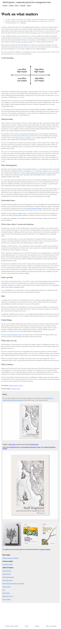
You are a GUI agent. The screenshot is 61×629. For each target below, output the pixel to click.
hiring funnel (49, 283)
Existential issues (7, 580)
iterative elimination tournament (35, 208)
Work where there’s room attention (13, 583)
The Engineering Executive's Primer (30, 447)
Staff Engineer (34, 444)
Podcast (23, 6)
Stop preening (6, 574)
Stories (5, 6)
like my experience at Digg (20, 213)
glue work (25, 250)
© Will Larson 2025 (11, 626)
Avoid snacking (7, 571)
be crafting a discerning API (51, 355)
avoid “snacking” (24, 91)
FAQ (26, 626)
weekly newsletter (45, 549)
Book (17, 6)
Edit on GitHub (51, 626)
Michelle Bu (23, 23)
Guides (11, 6)
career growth (22, 134)
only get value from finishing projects (12, 334)
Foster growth (6, 586)
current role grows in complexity (23, 137)
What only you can (8, 596)
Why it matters (6, 599)
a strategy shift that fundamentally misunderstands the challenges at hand (39, 173)
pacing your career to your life (24, 42)
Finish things (6, 593)
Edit (4, 590)
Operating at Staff (15, 388)
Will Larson (12, 444)
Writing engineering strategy (16, 385)
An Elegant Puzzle (14, 447)
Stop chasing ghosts (8, 577)
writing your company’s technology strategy (12, 353)
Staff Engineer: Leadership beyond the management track (27, 2)
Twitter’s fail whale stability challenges (18, 215)
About (29, 6)
